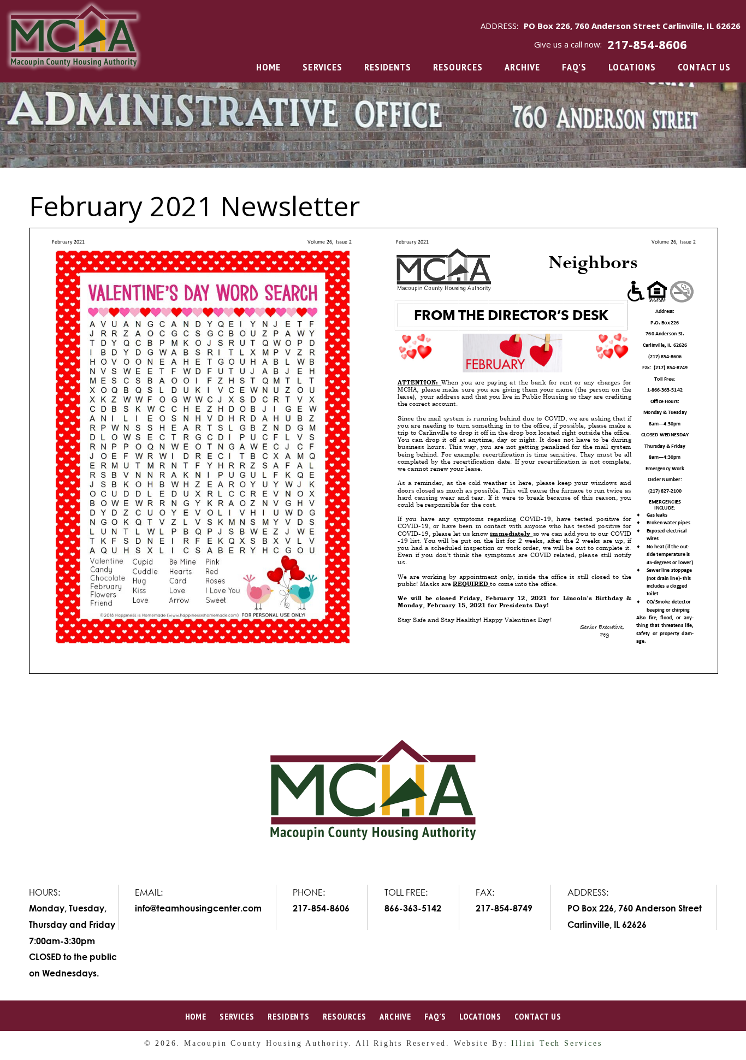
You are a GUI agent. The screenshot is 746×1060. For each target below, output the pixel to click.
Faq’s (574, 67)
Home (268, 67)
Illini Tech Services (556, 1043)
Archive (522, 67)
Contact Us (704, 67)
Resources (458, 67)
